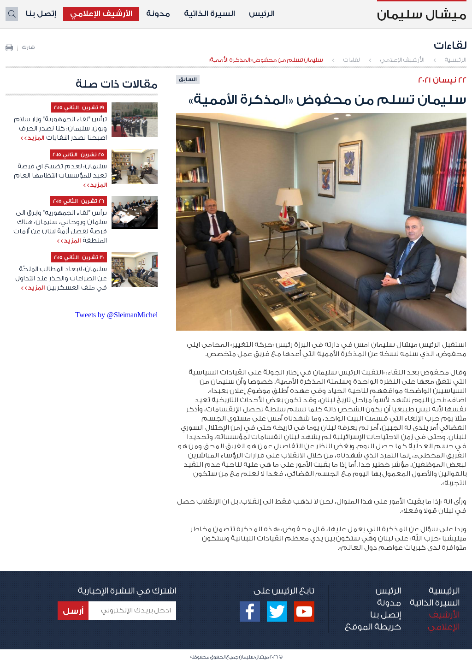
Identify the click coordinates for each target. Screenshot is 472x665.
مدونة (158, 13)
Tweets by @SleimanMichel (116, 315)
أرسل (73, 611)
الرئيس (262, 13)
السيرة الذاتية (209, 13)
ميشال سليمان (421, 15)
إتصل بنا (41, 13)
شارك (28, 47)
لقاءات (351, 59)
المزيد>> (32, 137)
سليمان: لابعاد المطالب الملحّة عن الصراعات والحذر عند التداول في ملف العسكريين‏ (61, 278)
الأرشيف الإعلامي (101, 13)
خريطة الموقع (373, 627)
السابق (188, 79)
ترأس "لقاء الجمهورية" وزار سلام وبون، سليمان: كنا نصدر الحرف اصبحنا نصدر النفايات (60, 129)
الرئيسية (455, 59)
